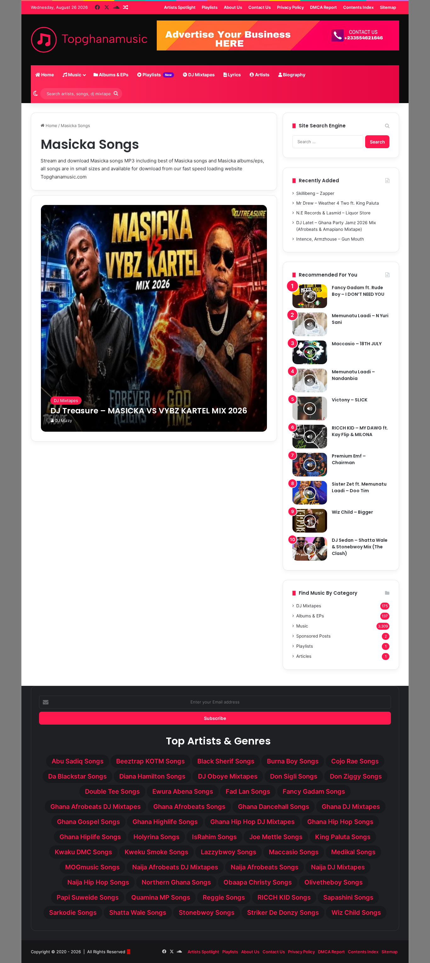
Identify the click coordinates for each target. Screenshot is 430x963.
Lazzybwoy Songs (228, 852)
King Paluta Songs (343, 837)
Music (74, 74)
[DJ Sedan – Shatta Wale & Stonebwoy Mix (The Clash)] (309, 549)
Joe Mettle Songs (276, 837)
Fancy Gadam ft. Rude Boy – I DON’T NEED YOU (358, 290)
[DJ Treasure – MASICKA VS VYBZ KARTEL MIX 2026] (154, 318)
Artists (261, 74)
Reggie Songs (224, 897)
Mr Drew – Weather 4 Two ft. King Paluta (337, 203)
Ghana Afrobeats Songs (189, 806)
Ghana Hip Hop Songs (340, 822)
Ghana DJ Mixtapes (351, 806)
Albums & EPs (113, 74)
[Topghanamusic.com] (89, 40)
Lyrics (234, 74)
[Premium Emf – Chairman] (309, 464)
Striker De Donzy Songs (283, 912)
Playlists (157, 74)
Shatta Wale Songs (137, 912)
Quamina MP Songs (160, 897)
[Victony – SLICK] (309, 408)
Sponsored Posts (313, 636)
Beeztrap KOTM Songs (150, 761)
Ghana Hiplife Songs (90, 837)
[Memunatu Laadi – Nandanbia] (309, 380)
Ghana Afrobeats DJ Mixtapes (95, 806)
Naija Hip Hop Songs (98, 882)
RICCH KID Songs (284, 897)
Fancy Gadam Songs (314, 791)
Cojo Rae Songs (355, 761)
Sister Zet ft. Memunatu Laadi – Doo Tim (359, 487)
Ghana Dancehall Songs (273, 806)
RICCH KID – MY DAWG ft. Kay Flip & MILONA (360, 431)
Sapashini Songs (348, 897)
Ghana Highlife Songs (165, 822)
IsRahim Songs (214, 837)
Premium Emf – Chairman (349, 459)
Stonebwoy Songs (207, 912)
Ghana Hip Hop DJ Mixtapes (252, 822)
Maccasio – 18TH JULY (357, 344)
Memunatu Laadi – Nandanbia (353, 375)
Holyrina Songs (156, 837)
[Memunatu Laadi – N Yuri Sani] (309, 324)
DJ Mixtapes (201, 74)
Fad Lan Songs (248, 791)
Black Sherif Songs (225, 761)
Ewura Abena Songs (182, 791)
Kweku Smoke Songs (156, 852)
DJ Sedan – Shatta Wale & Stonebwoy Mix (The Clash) (360, 547)
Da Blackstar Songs (77, 776)
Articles (303, 656)
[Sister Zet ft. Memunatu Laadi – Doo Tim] (309, 493)
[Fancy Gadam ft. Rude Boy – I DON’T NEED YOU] (309, 296)
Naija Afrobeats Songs (264, 867)
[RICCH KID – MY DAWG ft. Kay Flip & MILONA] (309, 436)
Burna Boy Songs (293, 761)
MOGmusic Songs (92, 867)
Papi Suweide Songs (88, 897)
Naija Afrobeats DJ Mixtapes (175, 867)
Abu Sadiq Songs (78, 761)
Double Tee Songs (112, 791)
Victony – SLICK (349, 400)
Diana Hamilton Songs (152, 776)
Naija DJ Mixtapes (338, 867)
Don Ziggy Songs (356, 776)
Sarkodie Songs (73, 912)
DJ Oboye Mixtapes (227, 776)
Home (47, 74)
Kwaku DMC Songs (83, 852)
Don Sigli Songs (293, 776)
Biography (293, 74)
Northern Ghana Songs (176, 882)
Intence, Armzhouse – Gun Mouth (330, 239)
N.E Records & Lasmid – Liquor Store (333, 212)
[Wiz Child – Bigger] (309, 521)
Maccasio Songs (294, 852)
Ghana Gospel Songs (88, 822)
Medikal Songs (353, 852)
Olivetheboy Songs (333, 882)
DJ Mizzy (63, 420)
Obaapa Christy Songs (257, 882)
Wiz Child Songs (356, 912)
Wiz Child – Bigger (352, 512)
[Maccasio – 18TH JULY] (309, 352)
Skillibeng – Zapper (315, 193)
